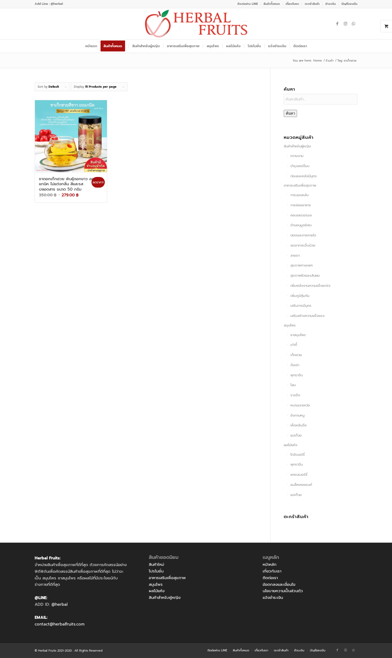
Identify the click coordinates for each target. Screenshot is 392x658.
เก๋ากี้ (293, 344)
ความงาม (296, 155)
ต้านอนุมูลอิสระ (301, 225)
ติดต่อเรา (270, 578)
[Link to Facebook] (337, 24)
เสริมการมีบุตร (300, 305)
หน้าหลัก (270, 564)
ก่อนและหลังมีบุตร (303, 176)
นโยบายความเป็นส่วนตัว (283, 591)
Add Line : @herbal (49, 4)
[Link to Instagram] (345, 24)
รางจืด (295, 395)
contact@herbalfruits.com (60, 624)
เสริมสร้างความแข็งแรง (307, 315)
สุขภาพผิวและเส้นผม (305, 275)
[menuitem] (248, 4)
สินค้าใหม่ (156, 564)
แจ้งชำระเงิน (273, 597)
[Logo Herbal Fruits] (196, 23)
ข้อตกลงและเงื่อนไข (279, 584)
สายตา (295, 255)
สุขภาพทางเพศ (301, 265)
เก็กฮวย (296, 354)
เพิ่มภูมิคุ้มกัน (299, 295)
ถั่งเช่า (294, 365)
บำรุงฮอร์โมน (299, 165)
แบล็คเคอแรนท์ (301, 484)
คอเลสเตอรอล (301, 215)
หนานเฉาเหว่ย (300, 405)
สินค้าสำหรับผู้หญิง (297, 146)
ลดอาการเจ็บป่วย (302, 245)
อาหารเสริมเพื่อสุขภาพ (300, 185)
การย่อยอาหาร (300, 205)
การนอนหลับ (299, 194)
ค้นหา (290, 113)
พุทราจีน (296, 375)
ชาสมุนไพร (298, 334)
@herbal (59, 604)
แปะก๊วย (296, 435)
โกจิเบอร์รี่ (297, 454)
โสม (293, 384)
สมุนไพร (290, 325)
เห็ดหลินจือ (298, 425)
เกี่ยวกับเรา (272, 571)
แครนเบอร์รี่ (298, 474)
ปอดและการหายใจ (303, 235)
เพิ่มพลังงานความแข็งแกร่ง (310, 285)
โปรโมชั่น (156, 571)
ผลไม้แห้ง (290, 444)
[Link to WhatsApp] (353, 24)
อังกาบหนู (297, 415)
